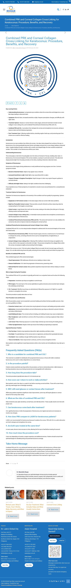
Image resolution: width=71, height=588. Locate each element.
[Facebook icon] (49, 581)
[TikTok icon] (53, 581)
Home (6, 25)
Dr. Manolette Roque (19, 48)
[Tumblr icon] (64, 581)
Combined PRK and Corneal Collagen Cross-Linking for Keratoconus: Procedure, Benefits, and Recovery (32, 27)
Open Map (5, 565)
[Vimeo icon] (62, 581)
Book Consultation (55, 536)
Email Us (61, 540)
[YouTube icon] (58, 581)
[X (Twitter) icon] (60, 581)
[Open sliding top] (69, 2)
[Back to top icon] (68, 581)
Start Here (53, 540)
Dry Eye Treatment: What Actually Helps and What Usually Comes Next (34, 507)
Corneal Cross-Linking (54, 505)
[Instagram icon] (51, 581)
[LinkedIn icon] (56, 581)
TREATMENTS (15, 25)
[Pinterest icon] (55, 581)
